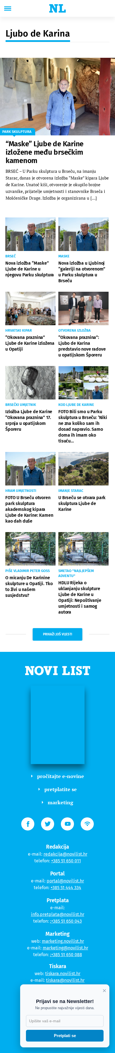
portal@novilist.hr (65, 881)
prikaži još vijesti (57, 634)
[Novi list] (57, 8)
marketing (60, 802)
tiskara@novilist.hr (65, 980)
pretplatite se (60, 789)
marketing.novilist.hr (63, 941)
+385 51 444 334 (66, 887)
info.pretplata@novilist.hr (57, 914)
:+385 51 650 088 (66, 954)
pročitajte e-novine (60, 776)
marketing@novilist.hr (65, 948)
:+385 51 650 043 (66, 921)
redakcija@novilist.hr (65, 854)
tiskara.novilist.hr (62, 973)
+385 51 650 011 (66, 860)
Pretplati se (65, 1035)
